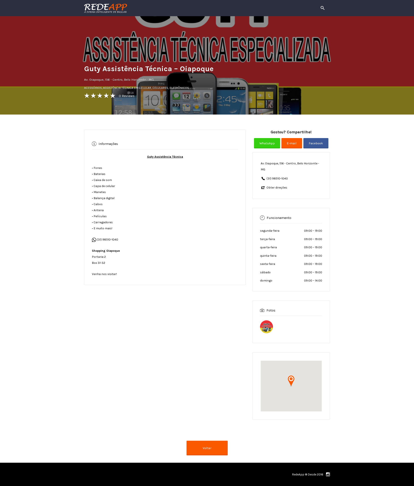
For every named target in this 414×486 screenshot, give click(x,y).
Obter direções (277, 187)
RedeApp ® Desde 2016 (307, 474)
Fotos (271, 310)
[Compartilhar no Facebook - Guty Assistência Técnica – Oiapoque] (315, 146)
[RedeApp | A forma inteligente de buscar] (152, 8)
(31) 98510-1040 (107, 239)
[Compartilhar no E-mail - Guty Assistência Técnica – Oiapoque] (292, 146)
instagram (328, 474)
